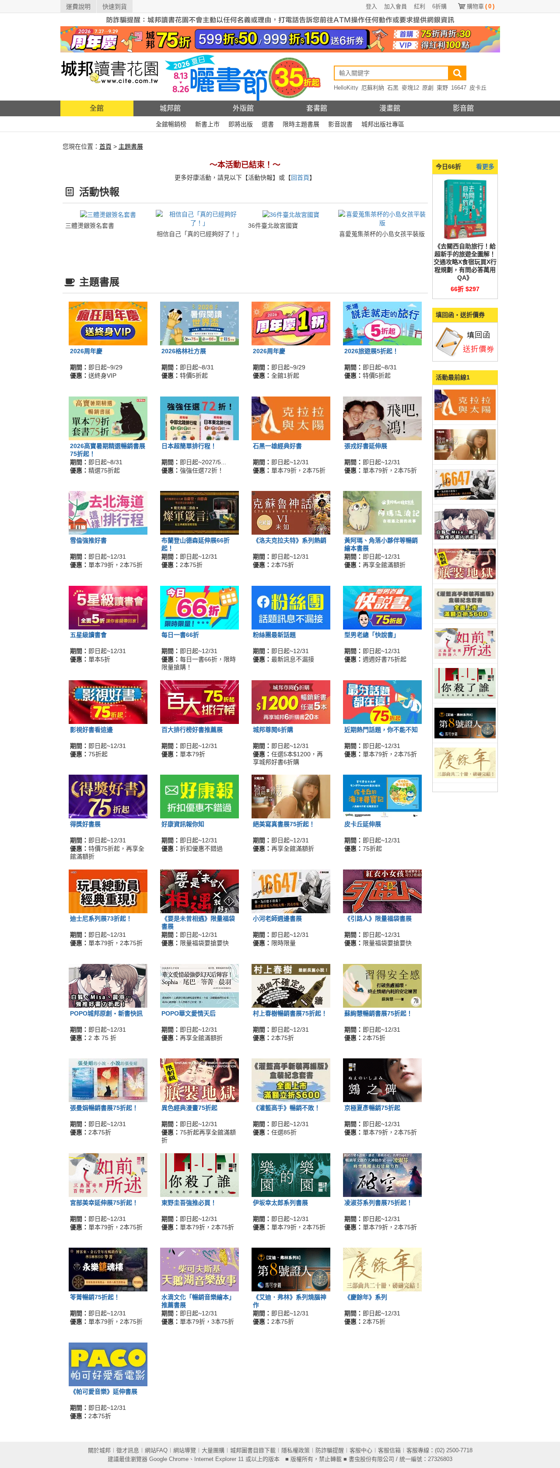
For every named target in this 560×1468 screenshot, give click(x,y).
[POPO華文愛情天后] (199, 985)
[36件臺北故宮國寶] (290, 214)
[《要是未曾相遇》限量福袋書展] (199, 890)
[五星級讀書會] (108, 606)
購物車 (480, 6)
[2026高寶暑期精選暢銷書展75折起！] (108, 417)
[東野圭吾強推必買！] (199, 1174)
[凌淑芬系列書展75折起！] (382, 1174)
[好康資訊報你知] (199, 796)
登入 (371, 6)
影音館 (463, 108)
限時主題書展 (301, 124)
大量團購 (213, 1450)
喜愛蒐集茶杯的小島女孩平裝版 (382, 233)
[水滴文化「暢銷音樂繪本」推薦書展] (199, 1269)
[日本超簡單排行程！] (199, 417)
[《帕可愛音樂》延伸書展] (108, 1363)
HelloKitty (346, 87)
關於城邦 (99, 1450)
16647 (458, 87)
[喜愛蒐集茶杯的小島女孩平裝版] (382, 218)
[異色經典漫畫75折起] (199, 1079)
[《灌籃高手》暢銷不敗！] (291, 1079)
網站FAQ (156, 1450)
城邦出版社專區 (382, 124)
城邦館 (170, 108)
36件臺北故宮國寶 (273, 225)
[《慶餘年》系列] (382, 1269)
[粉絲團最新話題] (291, 606)
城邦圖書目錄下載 (253, 1450)
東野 (442, 87)
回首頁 (300, 177)
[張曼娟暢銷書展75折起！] (108, 1079)
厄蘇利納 (372, 87)
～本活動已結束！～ (245, 164)
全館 (97, 108)
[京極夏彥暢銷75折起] (382, 1079)
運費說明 (78, 6)
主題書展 (131, 146)
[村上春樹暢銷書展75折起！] (291, 985)
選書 (268, 124)
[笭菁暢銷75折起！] (108, 1269)
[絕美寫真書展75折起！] (291, 796)
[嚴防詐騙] (280, 19)
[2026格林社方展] (199, 323)
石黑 (393, 87)
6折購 (439, 6)
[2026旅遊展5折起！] (382, 323)
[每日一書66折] (199, 606)
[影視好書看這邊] (108, 701)
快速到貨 (114, 6)
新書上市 (207, 124)
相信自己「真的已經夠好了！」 (199, 233)
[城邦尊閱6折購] (291, 701)
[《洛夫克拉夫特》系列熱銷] (291, 512)
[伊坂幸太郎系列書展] (291, 1174)
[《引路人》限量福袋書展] (382, 890)
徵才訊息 (127, 1450)
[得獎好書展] (108, 796)
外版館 (243, 108)
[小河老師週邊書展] (291, 890)
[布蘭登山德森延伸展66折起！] (199, 512)
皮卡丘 (477, 87)
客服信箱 (389, 1450)
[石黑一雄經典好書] (291, 417)
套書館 (316, 108)
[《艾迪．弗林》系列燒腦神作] (291, 1269)
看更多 (485, 166)
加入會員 (395, 6)
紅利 (419, 6)
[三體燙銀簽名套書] (108, 214)
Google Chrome (169, 1459)
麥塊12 (410, 87)
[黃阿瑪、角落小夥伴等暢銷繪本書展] (382, 512)
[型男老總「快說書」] (382, 606)
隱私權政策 (295, 1450)
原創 (428, 87)
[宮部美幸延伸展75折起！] (108, 1174)
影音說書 (340, 124)
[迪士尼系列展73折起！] (108, 890)
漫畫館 (389, 108)
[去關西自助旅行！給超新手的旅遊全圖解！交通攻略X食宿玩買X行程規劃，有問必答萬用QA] (465, 208)
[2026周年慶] (108, 323)
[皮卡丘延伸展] (382, 796)
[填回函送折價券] (465, 341)
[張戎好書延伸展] (382, 417)
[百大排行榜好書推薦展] (199, 701)
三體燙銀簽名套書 (89, 225)
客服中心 (361, 1450)
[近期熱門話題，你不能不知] (382, 701)
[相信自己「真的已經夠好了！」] (200, 218)
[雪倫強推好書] (108, 512)
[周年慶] (280, 38)
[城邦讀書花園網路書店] (109, 76)
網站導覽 (184, 1450)
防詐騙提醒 (329, 1450)
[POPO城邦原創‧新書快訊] (108, 985)
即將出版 (240, 124)
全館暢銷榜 (171, 124)
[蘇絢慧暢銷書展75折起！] (382, 985)
